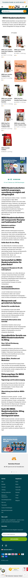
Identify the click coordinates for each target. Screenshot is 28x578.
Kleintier (17, 492)
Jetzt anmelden (14, 539)
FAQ (2, 481)
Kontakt (3, 484)
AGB (6, 575)
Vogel (16, 495)
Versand (3, 487)
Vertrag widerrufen (6, 492)
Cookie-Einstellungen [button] (6, 507)
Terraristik (17, 489)
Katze (16, 484)
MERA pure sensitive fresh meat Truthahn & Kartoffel (7, 51)
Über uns (3, 502)
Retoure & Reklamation (4, 496)
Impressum (16, 575)
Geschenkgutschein (6, 499)
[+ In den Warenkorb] (24, 46)
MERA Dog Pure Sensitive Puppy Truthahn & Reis (5, 125)
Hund (16, 481)
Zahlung (3, 489)
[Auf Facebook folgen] (2, 546)
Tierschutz (4, 505)
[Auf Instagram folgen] (6, 546)
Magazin (17, 500)
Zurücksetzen (18, 11)
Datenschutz (10, 575)
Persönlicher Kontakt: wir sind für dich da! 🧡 (14, 2)
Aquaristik (17, 487)
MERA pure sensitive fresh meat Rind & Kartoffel (6, 100)
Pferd (16, 497)
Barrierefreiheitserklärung (6, 511)
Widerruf (20, 575)
